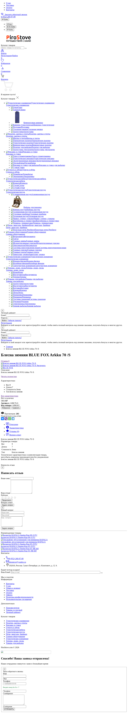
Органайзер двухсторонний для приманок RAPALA (23, 542)
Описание (5, 370)
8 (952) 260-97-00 (8, 17)
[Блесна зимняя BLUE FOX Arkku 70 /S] (18, 363)
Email (3, 315)
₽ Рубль (5, 19)
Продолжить (6, 500)
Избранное (6, 408)
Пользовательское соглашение (19, 599)
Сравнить (16, 408)
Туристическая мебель (15, 181)
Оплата (9, 7)
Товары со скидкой (14, 610)
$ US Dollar (11, 27)
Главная (9, 347)
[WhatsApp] (9, 418)
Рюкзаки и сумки (13, 154)
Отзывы (5, 361)
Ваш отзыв (5, 493)
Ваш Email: (5, 572)
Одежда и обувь (13, 172)
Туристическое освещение (17, 259)
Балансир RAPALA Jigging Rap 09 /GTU (18, 537)
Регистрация (6, 56)
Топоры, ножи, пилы (15, 270)
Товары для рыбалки (15, 281)
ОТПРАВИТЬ (9, 709)
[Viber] (6, 418)
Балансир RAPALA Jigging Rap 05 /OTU (18, 546)
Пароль (4, 318)
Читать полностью (9, 376)
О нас (8, 3)
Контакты (10, 10)
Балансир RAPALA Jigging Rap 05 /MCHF (19, 551)
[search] (26, 48)
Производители (12, 608)
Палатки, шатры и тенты (16, 136)
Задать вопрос (7, 505)
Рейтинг (4, 495)
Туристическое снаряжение (17, 105)
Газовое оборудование (15, 234)
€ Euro (9, 24)
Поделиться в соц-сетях (11, 416)
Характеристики (8, 381)
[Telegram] (13, 418)
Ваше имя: (5, 478)
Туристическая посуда (15, 192)
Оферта (9, 595)
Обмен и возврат (13, 588)
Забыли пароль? (15, 320)
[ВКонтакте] (2, 418)
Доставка (10, 5)
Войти (15, 56)
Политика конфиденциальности (19, 597)
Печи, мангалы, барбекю (16, 227)
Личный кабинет (13, 612)
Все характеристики (9, 396)
